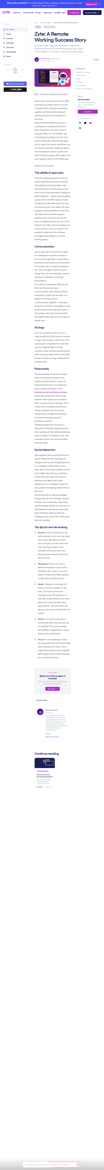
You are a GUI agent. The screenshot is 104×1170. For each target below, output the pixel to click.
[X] (85, 123)
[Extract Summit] (15, 89)
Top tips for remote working (84, 88)
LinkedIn (48, 733)
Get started (51, 689)
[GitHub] (80, 128)
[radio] (7, 71)
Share (97, 59)
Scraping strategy (45, 22)
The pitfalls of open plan (83, 72)
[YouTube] (90, 123)
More (56, 13)
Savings (78, 78)
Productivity (79, 82)
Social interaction (81, 85)
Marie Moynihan (46, 58)
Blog (36, 22)
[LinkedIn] (80, 123)
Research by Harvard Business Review (51, 392)
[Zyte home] (6, 12)
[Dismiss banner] (100, 4)
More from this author (52, 736)
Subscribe (88, 111)
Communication (81, 75)
